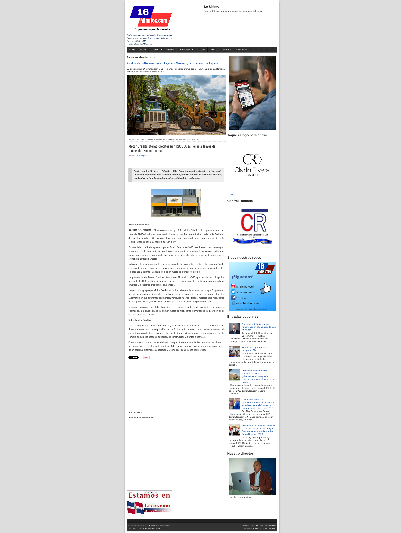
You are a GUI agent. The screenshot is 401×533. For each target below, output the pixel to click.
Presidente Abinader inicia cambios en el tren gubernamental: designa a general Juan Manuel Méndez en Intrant (258, 376)
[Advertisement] (152, 382)
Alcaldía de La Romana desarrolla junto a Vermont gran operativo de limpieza (172, 63)
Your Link (254, 525)
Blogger (255, 528)
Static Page (241, 49)
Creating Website (144, 528)
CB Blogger (142, 156)
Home (132, 49)
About (143, 49)
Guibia (232, 194)
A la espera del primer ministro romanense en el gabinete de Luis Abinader (259, 327)
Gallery (201, 49)
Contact (155, 49)
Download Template (220, 49)
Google (264, 528)
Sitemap (170, 49)
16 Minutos (151, 525)
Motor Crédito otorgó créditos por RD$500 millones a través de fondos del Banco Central (171, 148)
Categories (184, 49)
